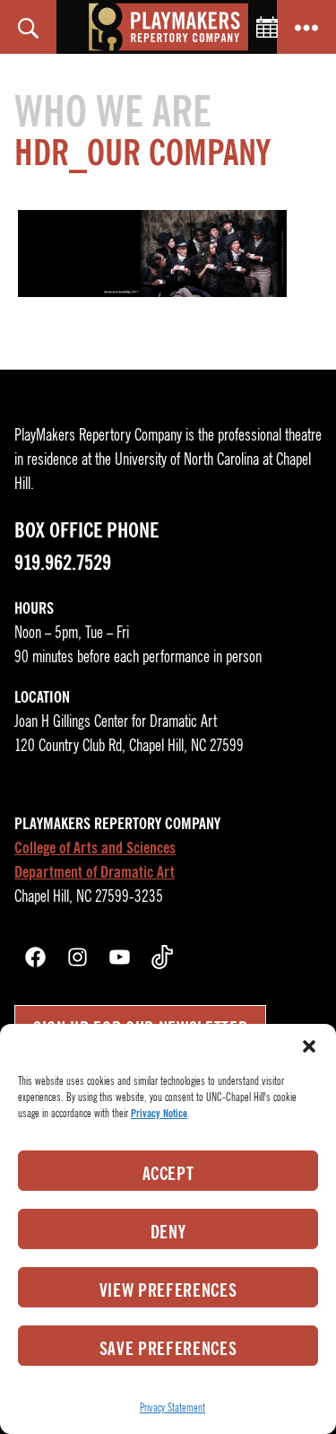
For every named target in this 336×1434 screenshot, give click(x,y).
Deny (168, 1232)
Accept (168, 1173)
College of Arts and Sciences (95, 848)
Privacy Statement (172, 1407)
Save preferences (168, 1348)
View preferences (168, 1290)
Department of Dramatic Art (94, 872)
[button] (309, 1046)
